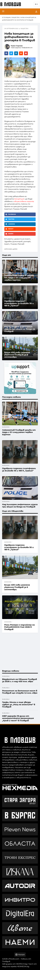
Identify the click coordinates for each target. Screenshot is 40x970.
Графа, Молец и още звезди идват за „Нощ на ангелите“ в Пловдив (18, 704)
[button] (6, 53)
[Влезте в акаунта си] (36, 11)
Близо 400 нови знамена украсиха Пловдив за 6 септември (17, 587)
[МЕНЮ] (3, 11)
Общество (16, 17)
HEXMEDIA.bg (23, 967)
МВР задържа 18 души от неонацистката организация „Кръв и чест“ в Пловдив (18, 718)
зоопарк (27, 242)
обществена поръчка (24, 202)
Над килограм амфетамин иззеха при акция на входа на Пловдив (19, 329)
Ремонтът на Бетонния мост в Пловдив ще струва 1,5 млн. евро (19, 692)
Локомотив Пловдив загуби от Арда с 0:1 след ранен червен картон (19, 277)
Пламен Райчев (17, 244)
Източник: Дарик (10, 249)
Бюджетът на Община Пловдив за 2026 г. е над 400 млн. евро (19, 680)
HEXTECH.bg (21, 964)
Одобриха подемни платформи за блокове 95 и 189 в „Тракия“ (19, 547)
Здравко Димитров (13, 242)
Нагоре (21, 955)
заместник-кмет (22, 239)
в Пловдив (6, 17)
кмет (7, 244)
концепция (19, 199)
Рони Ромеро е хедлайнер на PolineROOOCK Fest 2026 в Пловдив (19, 627)
